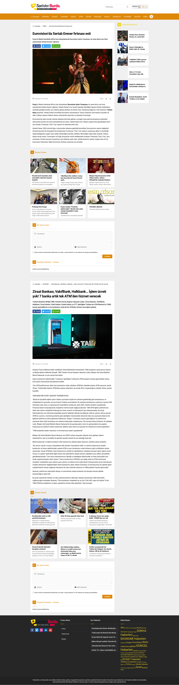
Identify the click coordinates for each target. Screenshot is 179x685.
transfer (139, 662)
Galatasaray (125, 646)
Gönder (57, 46)
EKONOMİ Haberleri (133, 639)
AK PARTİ (126, 628)
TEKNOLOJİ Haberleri (128, 662)
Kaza (144, 651)
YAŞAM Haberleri (141, 664)
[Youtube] (50, 630)
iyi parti (140, 651)
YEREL (45, 26)
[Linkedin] (46, 630)
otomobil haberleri (127, 655)
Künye (64, 629)
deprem (125, 632)
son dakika (139, 657)
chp (122, 632)
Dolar (135, 632)
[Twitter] (37, 630)
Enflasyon (123, 643)
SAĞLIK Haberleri (130, 657)
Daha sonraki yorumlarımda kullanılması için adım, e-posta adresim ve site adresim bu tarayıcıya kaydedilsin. (66, 252)
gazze (133, 646)
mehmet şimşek (125, 653)
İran (134, 668)
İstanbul (145, 667)
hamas (135, 650)
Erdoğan (129, 642)
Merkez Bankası (133, 653)
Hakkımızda (65, 634)
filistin (145, 642)
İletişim (64, 639)
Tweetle (47, 46)
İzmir (122, 670)
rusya (122, 657)
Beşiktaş (140, 628)
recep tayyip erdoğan (139, 655)
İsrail (138, 667)
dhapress (130, 632)
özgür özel (130, 668)
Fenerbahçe (137, 642)
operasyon (141, 653)
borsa (144, 628)
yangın (133, 664)
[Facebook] (32, 630)
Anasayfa (37, 26)
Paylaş (38, 46)
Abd (122, 627)
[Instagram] (41, 630)
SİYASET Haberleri (131, 659)
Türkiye (128, 664)
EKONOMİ (46, 284)
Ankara (134, 628)
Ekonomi (135, 636)
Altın (131, 628)
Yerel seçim (124, 668)
